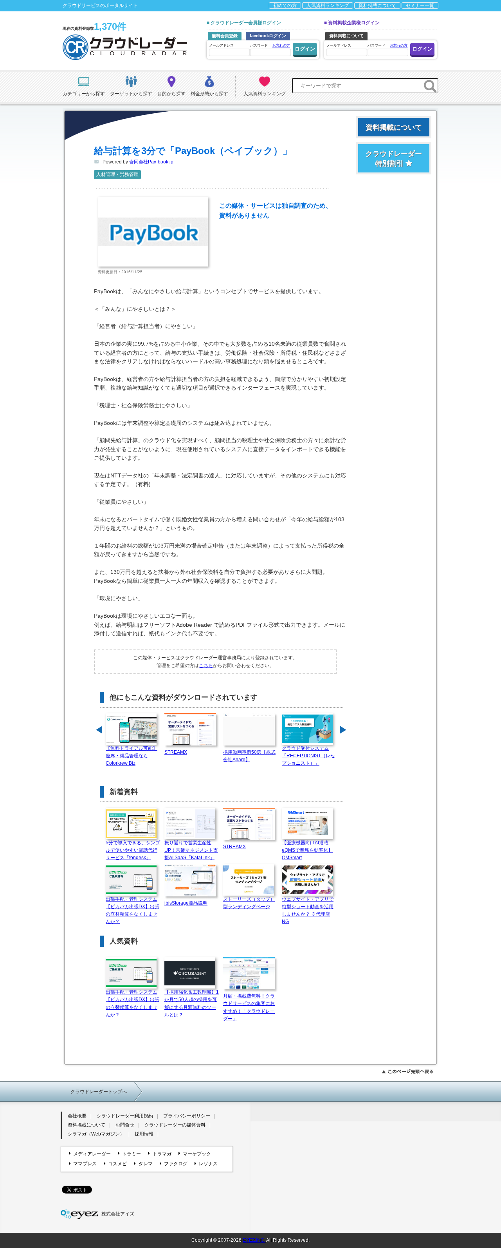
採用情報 (144, 1134)
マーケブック (197, 1154)
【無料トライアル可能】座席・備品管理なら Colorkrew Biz (131, 756)
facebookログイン (268, 35)
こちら (206, 665)
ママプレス (85, 1163)
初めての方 (285, 5)
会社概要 (77, 1116)
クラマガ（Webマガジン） (96, 1134)
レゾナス (208, 1163)
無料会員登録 (225, 35)
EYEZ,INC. (254, 1240)
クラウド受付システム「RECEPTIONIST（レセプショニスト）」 (308, 756)
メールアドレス (221, 45)
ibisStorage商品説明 (185, 903)
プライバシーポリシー (186, 1116)
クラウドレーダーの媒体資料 (174, 1125)
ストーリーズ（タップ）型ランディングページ (249, 902)
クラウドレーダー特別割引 (394, 158)
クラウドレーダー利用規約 (125, 1116)
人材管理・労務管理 (117, 174)
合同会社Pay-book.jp (151, 162)
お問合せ (124, 1125)
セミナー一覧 (420, 5)
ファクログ (175, 1163)
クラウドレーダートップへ (98, 1091)
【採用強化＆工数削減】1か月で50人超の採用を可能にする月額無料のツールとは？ (191, 1003)
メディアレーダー (92, 1154)
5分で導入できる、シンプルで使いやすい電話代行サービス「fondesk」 (133, 850)
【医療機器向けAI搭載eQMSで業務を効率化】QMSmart (307, 850)
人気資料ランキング (327, 5)
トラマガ (162, 1154)
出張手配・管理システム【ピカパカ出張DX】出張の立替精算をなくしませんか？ (132, 910)
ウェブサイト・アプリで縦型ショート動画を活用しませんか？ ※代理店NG (307, 910)
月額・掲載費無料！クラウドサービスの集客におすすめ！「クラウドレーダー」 (249, 1007)
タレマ (145, 1163)
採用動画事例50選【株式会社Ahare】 (249, 755)
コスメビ (117, 1163)
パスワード (270, 45)
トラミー (131, 1154)
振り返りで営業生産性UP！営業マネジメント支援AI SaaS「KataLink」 (191, 850)
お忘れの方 (281, 45)
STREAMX (175, 752)
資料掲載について (377, 5)
